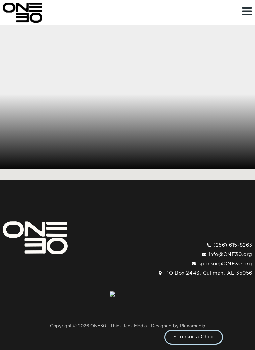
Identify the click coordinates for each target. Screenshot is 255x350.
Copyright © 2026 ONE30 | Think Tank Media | (100, 326)
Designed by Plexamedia (178, 326)
